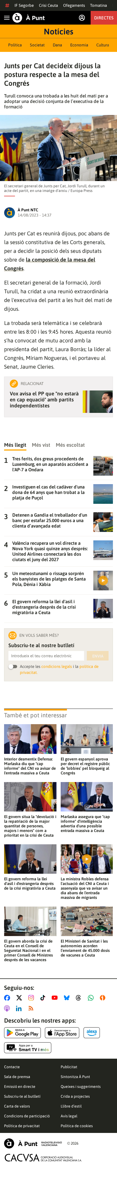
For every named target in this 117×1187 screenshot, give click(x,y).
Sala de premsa (17, 1076)
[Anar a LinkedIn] (20, 1008)
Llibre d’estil (71, 1106)
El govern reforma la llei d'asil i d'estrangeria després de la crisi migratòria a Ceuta (30, 883)
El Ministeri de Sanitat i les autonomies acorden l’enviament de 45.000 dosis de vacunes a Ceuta (85, 948)
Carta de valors (17, 1106)
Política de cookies (77, 1126)
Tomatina (98, 5)
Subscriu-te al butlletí (22, 1096)
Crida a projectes (75, 1096)
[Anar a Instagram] (32, 997)
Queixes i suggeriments (81, 1086)
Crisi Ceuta (48, 5)
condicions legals (56, 666)
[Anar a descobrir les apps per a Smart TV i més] (27, 1047)
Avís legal (69, 1116)
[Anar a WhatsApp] (92, 997)
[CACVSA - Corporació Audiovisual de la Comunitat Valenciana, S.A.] (43, 1158)
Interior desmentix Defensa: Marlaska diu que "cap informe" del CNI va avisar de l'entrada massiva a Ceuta (30, 766)
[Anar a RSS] (32, 1008)
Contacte (12, 1067)
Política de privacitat (22, 1126)
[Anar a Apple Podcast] (8, 1008)
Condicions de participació (27, 1116)
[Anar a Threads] (80, 997)
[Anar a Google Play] (22, 1032)
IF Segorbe (24, 5)
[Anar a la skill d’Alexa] (92, 1032)
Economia (79, 45)
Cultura (102, 45)
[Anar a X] (20, 997)
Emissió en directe (19, 1086)
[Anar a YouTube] (56, 997)
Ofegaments (74, 5)
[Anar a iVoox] (103, 997)
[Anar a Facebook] (8, 997)
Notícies (58, 31)
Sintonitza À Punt (75, 1076)
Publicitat (69, 1067)
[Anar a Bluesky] (68, 997)
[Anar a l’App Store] (62, 1032)
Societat (37, 45)
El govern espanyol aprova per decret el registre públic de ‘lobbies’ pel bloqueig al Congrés (85, 766)
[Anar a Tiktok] (44, 997)
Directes (103, 17)
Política (15, 45)
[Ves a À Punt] (28, 18)
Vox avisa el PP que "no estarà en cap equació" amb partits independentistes (44, 399)
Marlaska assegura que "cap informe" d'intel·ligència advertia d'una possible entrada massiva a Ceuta (85, 823)
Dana (57, 45)
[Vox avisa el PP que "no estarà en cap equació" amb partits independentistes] (98, 401)
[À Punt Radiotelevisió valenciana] (33, 1143)
